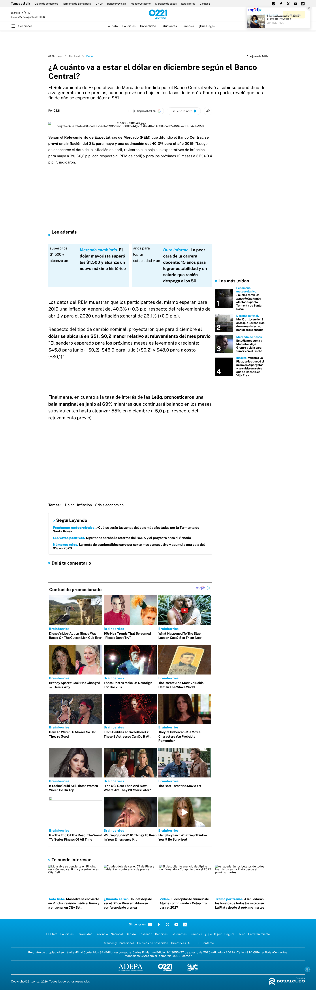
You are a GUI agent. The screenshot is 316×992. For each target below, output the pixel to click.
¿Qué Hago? (207, 26)
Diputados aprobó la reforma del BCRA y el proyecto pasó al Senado (122, 538)
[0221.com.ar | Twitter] (288, 3)
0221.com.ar (55, 56)
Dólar (69, 505)
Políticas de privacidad (152, 943)
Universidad (148, 26)
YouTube (176, 924)
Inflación (84, 505)
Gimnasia (205, 3)
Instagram (150, 924)
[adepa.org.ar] (130, 968)
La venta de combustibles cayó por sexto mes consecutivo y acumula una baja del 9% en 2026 (129, 546)
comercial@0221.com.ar (175, 956)
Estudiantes (188, 3)
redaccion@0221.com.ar (141, 956)
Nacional (74, 56)
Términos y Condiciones (118, 943)
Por (54, 110)
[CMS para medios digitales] (287, 981)
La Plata (112, 26)
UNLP (99, 3)
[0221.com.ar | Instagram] (273, 3)
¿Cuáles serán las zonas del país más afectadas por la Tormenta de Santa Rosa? (126, 529)
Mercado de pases (166, 3)
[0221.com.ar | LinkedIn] (303, 3)
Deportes (161, 934)
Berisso (131, 934)
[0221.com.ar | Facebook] (281, 3)
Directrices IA (180, 943)
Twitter (167, 924)
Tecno (241, 934)
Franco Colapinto (141, 3)
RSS (196, 943)
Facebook (159, 924)
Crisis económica (109, 505)
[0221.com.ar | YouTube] (295, 3)
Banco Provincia (116, 3)
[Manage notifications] (307, 969)
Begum (229, 934)
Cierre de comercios (46, 3)
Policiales (129, 26)
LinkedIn (185, 924)
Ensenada (145, 934)
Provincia (101, 934)
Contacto (208, 943)
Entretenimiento (259, 934)
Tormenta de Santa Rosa (77, 3)
